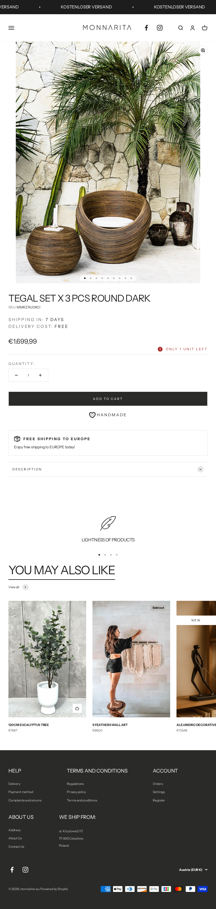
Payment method (20, 792)
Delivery (14, 784)
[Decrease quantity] (16, 375)
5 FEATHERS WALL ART (110, 725)
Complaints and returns (25, 800)
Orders (158, 784)
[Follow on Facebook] (146, 27)
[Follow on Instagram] (159, 27)
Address (14, 830)
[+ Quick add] (77, 708)
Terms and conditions (82, 800)
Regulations (75, 784)
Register (159, 800)
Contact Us (16, 847)
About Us (15, 838)
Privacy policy (76, 792)
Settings (159, 792)
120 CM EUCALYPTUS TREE (28, 725)
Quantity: (21, 363)
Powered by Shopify (54, 889)
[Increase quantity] (40, 375)
